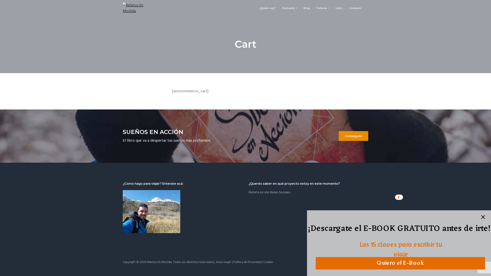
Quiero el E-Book (400, 263)
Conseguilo (353, 136)
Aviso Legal (223, 262)
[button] (399, 229)
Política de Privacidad (247, 262)
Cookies (268, 262)
